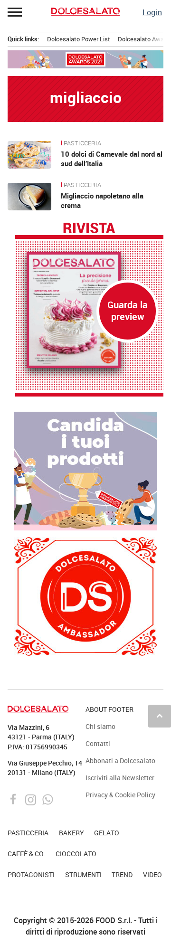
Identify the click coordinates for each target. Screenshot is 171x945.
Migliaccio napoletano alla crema (102, 200)
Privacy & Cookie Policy (120, 794)
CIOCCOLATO (76, 853)
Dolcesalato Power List (78, 39)
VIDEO (152, 874)
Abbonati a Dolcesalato (120, 760)
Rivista (89, 228)
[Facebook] (14, 798)
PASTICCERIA (82, 143)
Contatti (98, 743)
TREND (122, 874)
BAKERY (71, 832)
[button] (15, 11)
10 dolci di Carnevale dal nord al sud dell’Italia (111, 158)
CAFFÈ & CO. (26, 853)
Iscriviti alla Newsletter (120, 777)
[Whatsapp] (48, 798)
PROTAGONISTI (31, 874)
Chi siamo (100, 726)
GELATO (106, 832)
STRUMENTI (83, 874)
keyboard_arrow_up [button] (159, 715)
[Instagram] (31, 798)
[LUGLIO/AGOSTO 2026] (89, 310)
